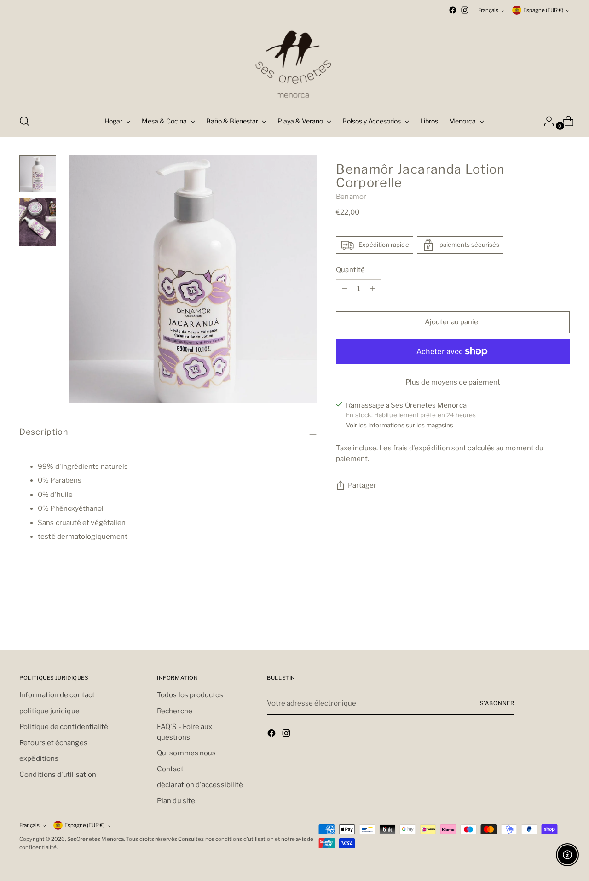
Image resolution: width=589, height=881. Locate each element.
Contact (170, 769)
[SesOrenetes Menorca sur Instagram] (465, 10)
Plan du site (176, 801)
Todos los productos (190, 695)
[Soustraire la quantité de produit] (372, 289)
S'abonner (497, 703)
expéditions (38, 758)
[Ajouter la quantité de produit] (344, 289)
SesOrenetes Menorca (95, 839)
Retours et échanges (53, 743)
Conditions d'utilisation (57, 774)
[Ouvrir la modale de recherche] (24, 121)
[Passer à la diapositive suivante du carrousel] (562, 632)
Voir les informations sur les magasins (399, 425)
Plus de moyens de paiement (452, 382)
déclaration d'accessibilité (200, 785)
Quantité (350, 270)
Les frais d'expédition (414, 448)
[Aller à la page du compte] (545, 121)
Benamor (351, 197)
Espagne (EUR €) (543, 10)
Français (488, 10)
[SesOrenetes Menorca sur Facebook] (453, 10)
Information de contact (57, 695)
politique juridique (49, 711)
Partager (362, 485)
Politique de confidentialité (63, 727)
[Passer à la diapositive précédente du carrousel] (541, 633)
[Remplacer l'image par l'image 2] (37, 222)
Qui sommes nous (186, 753)
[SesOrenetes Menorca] (294, 61)
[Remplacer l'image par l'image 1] (37, 173)
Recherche (174, 711)
